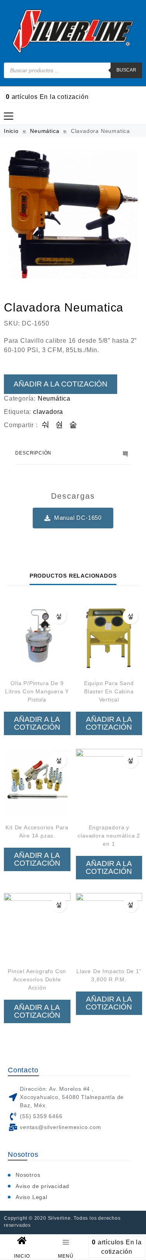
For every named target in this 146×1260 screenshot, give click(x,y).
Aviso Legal (31, 1197)
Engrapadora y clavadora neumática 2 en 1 (108, 835)
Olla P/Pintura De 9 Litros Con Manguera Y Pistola (37, 691)
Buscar (126, 70)
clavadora (48, 411)
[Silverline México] (73, 31)
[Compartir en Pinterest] (73, 425)
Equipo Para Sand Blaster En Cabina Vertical (109, 691)
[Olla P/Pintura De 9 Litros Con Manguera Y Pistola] (37, 638)
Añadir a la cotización (60, 384)
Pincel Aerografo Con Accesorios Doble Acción (37, 979)
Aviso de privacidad (42, 1186)
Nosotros (28, 1175)
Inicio (11, 131)
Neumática (44, 131)
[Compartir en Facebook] (46, 425)
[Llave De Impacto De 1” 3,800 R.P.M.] (109, 926)
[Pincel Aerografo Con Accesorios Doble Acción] (37, 926)
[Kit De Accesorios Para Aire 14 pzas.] (37, 782)
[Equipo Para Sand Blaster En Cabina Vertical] (109, 638)
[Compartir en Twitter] (59, 425)
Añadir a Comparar (59, 616)
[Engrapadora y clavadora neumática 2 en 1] (109, 782)
